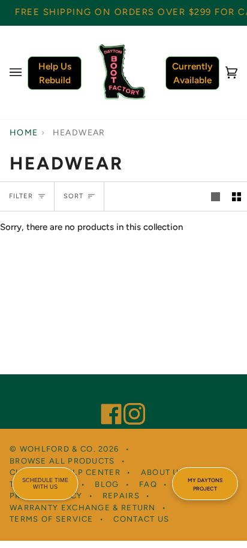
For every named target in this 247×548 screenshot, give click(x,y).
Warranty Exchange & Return (83, 507)
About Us (163, 472)
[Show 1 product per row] (215, 196)
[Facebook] (106, 397)
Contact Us (141, 518)
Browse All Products (62, 460)
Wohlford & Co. (58, 448)
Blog (107, 484)
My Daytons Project (205, 484)
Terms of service (52, 518)
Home (24, 133)
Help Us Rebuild (54, 73)
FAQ (148, 484)
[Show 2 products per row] (236, 196)
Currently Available (192, 73)
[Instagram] (128, 397)
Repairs (121, 495)
